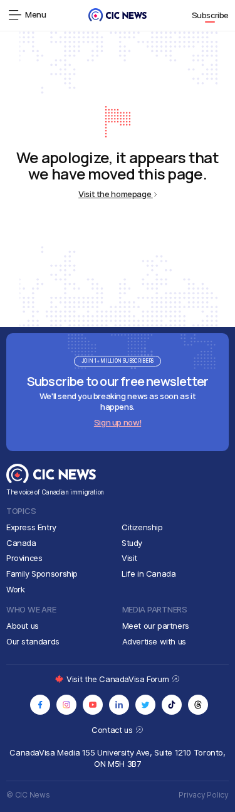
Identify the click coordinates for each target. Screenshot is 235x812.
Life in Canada (149, 574)
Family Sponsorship (42, 574)
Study (132, 543)
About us (22, 626)
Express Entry (31, 527)
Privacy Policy (204, 794)
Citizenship (142, 527)
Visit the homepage (115, 194)
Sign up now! (117, 422)
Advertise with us (154, 641)
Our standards (33, 641)
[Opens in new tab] (40, 705)
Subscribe (210, 15)
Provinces (24, 558)
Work (15, 589)
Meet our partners (155, 626)
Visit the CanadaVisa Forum (118, 679)
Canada (21, 543)
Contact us (113, 730)
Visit (129, 558)
